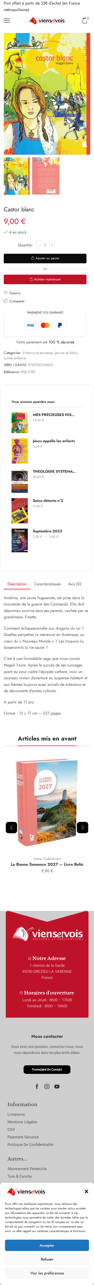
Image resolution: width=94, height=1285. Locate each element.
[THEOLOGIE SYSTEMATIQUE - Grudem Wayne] (20, 481)
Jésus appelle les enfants (54, 441)
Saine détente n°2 (48, 500)
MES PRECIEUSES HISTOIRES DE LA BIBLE (54, 414)
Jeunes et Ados (66, 352)
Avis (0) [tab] (74, 584)
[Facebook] (37, 1086)
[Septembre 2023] (20, 540)
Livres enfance (15, 358)
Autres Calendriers (47, 858)
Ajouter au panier (47, 258)
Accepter (47, 1245)
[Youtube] (56, 1086)
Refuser (47, 1259)
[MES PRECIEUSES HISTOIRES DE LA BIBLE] (20, 422)
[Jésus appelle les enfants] (20, 451)
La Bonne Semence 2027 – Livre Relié (47, 864)
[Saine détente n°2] (20, 510)
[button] (86, 1191)
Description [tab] (17, 584)
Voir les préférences (47, 1273)
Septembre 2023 (47, 531)
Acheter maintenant (47, 279)
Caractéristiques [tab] (47, 584)
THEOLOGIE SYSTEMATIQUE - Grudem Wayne (54, 471)
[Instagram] (46, 1086)
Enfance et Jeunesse (37, 352)
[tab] (17, 584)
